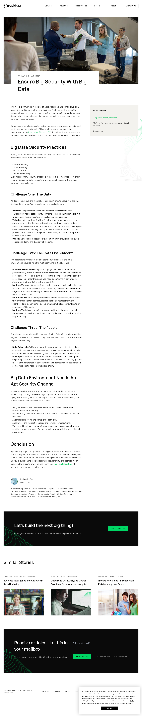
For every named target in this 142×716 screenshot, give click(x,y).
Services (48, 6)
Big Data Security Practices (106, 118)
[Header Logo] (12, 6)
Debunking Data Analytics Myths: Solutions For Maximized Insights (69, 582)
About (113, 6)
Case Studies (81, 6)
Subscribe (80, 656)
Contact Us (131, 6)
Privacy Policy (8, 692)
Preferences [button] (129, 703)
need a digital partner (62, 464)
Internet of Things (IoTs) (39, 132)
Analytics (23, 76)
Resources (99, 6)
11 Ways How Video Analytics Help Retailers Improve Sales (116, 582)
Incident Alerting (20, 164)
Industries (63, 6)
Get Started (116, 529)
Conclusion (98, 131)
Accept (109, 708)
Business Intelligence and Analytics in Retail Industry (23, 582)
